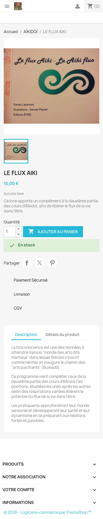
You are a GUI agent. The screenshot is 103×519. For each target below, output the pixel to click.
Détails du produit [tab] (63, 334)
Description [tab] (26, 334)
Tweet (39, 263)
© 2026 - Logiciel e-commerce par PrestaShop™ (47, 512)
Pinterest (52, 263)
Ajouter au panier (53, 231)
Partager (27, 263)
